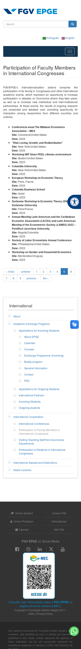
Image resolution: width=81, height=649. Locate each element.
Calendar (29, 343)
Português (52, 38)
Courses (29, 349)
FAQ (26, 380)
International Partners (31, 395)
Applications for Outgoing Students (39, 389)
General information (36, 368)
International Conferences (34, 423)
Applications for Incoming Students (39, 330)
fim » (46, 278)
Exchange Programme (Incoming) (44, 355)
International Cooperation (28, 417)
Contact (28, 374)
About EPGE (31, 336)
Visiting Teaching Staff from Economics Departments (41, 441)
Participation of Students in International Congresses (42, 451)
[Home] (30, 11)
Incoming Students (30, 401)
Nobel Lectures (22, 470)
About (16, 316)
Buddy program (33, 361)
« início (10, 271)
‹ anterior (25, 271)
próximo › (32, 278)
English (70, 38)
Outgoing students (29, 407)
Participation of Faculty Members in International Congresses (39, 431)
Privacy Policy (44, 613)
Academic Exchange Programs (31, 324)
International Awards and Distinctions (35, 462)
